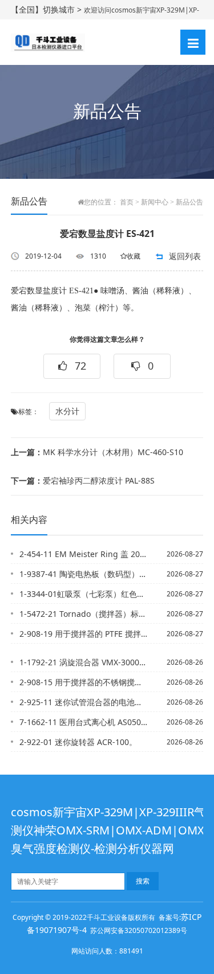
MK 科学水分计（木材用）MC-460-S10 (97, 452)
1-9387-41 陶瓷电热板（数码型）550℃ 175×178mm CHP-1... (83, 573)
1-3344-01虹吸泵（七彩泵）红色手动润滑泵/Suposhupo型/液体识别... (83, 593)
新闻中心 (154, 202)
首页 (127, 202)
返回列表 (185, 256)
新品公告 (189, 202)
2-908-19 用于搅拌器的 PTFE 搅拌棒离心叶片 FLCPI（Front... (83, 633)
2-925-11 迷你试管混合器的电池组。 (83, 702)
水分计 (67, 411)
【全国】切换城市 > (47, 9)
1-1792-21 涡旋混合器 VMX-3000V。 (83, 662)
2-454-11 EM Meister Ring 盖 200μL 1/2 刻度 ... (83, 554)
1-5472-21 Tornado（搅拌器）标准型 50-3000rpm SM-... (83, 613)
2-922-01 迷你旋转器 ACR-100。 (78, 741)
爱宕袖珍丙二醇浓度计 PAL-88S (83, 480)
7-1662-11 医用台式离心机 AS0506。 (83, 722)
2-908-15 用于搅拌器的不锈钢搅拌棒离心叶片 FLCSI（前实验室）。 (83, 682)
